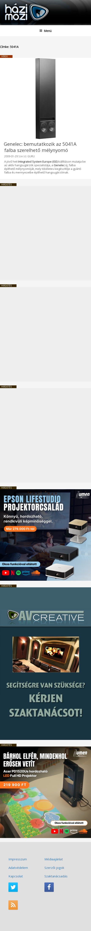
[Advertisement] (45, 233)
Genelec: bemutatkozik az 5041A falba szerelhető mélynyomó (40, 147)
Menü (48, 31)
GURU (31, 156)
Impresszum (17, 859)
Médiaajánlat (53, 859)
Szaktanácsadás (56, 876)
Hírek (4, 56)
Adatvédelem (18, 867)
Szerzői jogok (54, 867)
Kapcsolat (15, 876)
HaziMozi (13, 3)
